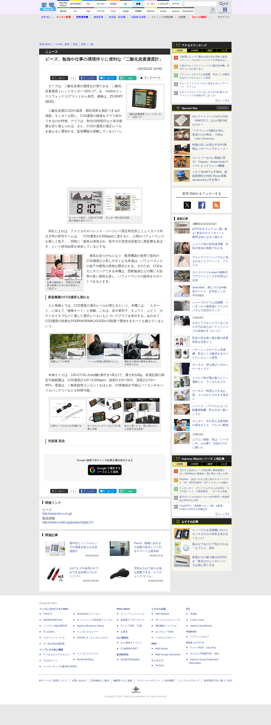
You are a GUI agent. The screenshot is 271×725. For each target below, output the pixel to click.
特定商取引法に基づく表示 (218, 680)
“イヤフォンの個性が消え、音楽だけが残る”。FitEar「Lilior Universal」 (209, 134)
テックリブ (157, 660)
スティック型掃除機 (162, 17)
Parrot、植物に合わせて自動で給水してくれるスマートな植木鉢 (148, 547)
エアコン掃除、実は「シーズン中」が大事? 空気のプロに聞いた (210, 443)
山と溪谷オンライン (131, 642)
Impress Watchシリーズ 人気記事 (203, 458)
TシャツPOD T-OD (131, 625)
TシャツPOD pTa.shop (203, 647)
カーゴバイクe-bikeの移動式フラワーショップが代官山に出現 (210, 276)
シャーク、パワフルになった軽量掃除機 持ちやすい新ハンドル (210, 409)
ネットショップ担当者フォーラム (95, 619)
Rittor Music (123, 609)
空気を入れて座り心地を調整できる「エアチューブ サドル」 (148, 572)
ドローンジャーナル (54, 637)
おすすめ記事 (190, 521)
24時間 (194, 50)
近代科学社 (123, 654)
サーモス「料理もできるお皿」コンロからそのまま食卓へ (210, 394)
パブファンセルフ (199, 636)
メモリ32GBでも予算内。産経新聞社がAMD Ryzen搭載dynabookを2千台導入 (209, 175)
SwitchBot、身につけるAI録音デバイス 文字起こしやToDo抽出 (209, 291)
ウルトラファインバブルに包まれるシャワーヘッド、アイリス (210, 261)
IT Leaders (49, 631)
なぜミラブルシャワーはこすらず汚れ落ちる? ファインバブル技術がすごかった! (210, 326)
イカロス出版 (158, 609)
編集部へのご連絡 (122, 680)
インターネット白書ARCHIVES (60, 666)
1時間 (180, 50)
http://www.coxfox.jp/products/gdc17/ (67, 522)
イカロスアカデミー (166, 637)
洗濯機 (181, 17)
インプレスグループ (189, 680)
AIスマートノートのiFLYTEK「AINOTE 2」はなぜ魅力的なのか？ (210, 120)
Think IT (47, 613)
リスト (73, 78)
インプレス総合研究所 (55, 625)
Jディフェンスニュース (167, 619)
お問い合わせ (79, 680)
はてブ (110, 78)
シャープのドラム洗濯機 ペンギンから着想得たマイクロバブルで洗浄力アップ (210, 306)
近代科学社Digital (130, 659)
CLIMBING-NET (129, 648)
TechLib (159, 665)
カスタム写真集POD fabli (204, 653)
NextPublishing (85, 659)
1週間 (209, 50)
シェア (90, 78)
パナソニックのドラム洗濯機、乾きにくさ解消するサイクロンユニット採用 (210, 353)
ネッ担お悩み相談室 (54, 643)
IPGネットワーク (195, 642)
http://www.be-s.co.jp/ (57, 513)
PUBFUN (191, 631)
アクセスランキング (194, 45)
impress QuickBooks (201, 625)
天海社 (193, 613)
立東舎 (124, 631)
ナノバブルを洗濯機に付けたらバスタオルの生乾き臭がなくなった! (210, 533)
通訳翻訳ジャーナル (166, 625)
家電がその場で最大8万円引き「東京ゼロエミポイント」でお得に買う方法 (210, 561)
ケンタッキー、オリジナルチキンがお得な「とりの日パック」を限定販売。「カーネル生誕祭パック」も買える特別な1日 (204, 491)
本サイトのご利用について (53, 680)
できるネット (50, 660)
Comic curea (197, 619)
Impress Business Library (90, 625)
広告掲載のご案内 (99, 680)
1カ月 (224, 50)
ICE (188, 609)
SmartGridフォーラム (88, 613)
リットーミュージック (132, 613)
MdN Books (161, 648)
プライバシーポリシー (148, 680)
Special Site (190, 108)
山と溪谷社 (123, 637)
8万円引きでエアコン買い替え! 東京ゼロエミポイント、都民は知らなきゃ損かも (209, 232)
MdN (154, 643)
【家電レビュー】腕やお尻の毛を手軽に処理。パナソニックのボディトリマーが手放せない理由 (204, 60)
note (130, 78)
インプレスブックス (87, 653)
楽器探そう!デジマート (133, 619)
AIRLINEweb (162, 613)
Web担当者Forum (52, 619)
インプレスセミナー (87, 631)
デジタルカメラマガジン (56, 654)
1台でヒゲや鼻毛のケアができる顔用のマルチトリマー (84, 572)
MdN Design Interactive (168, 654)
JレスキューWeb (164, 631)
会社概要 (169, 680)
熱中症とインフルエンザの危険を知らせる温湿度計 (83, 547)
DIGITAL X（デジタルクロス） (93, 637)
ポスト (62, 78)
